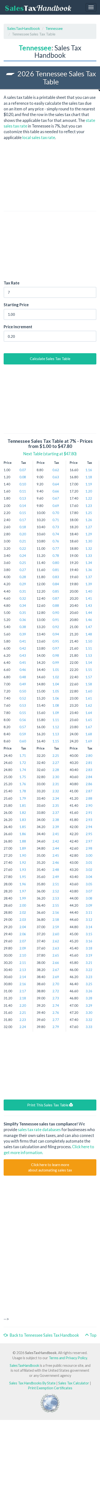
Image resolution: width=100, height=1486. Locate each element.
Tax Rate (11, 283)
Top (92, 1335)
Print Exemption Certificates (50, 1388)
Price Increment (18, 326)
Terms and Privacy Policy (68, 1358)
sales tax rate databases (39, 1129)
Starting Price (16, 304)
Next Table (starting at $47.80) (50, 453)
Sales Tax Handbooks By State (32, 1383)
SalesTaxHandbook (23, 28)
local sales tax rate (38, 137)
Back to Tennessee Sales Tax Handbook (43, 1335)
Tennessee (54, 28)
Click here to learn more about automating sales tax (50, 1167)
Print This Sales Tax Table (48, 1105)
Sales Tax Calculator (73, 1383)
